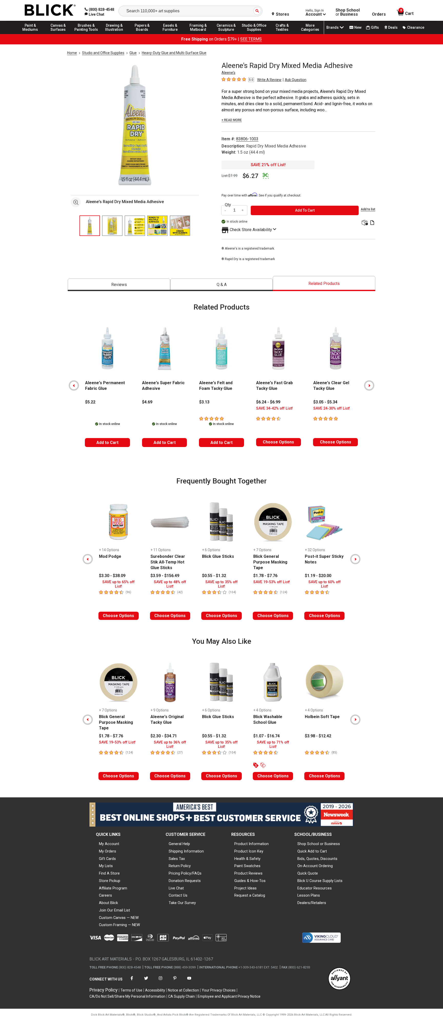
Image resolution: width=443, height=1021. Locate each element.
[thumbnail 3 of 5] (135, 225)
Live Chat (176, 888)
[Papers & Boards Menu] (142, 33)
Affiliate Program (113, 888)
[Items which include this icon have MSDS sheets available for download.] (372, 223)
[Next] (369, 385)
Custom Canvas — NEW (119, 917)
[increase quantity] (242, 210)
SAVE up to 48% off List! (170, 584)
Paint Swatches (247, 866)
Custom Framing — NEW (119, 925)
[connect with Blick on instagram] (160, 981)
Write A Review (269, 80)
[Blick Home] (50, 10)
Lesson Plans (308, 895)
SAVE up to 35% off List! (221, 584)
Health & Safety (247, 858)
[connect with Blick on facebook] (132, 981)
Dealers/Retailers (311, 902)
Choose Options (278, 442)
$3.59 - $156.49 (164, 575)
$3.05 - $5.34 (325, 402)
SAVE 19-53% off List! (271, 582)
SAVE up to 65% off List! (118, 584)
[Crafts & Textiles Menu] (282, 33)
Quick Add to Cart (312, 851)
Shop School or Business (318, 843)
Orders (379, 14)
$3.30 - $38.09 (112, 575)
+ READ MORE (232, 120)
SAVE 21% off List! (268, 164)
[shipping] (364, 223)
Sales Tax (177, 858)
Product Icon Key (248, 851)
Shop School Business (348, 12)
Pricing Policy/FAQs (185, 873)
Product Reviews (248, 873)
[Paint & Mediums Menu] (30, 33)
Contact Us (178, 895)
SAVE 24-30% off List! (331, 408)
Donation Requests (185, 880)
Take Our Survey (182, 902)
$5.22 (90, 402)
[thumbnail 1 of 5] (89, 225)
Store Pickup (109, 880)
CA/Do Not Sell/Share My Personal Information (127, 996)
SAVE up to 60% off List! (324, 584)
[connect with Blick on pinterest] (175, 981)
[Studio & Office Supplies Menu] (254, 33)
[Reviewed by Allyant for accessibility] (339, 979)
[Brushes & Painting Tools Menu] (86, 33)
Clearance (415, 27)
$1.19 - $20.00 (318, 575)
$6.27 (250, 176)
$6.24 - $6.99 (268, 402)
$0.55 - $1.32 (214, 575)
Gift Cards (107, 858)
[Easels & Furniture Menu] (170, 33)
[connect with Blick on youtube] (189, 981)
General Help (179, 843)
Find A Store (109, 873)
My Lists (106, 866)
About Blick (108, 902)
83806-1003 (247, 138)
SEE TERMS (251, 39)
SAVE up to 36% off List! (170, 744)
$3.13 (204, 402)
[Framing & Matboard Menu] (198, 33)
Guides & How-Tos (250, 880)
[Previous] (74, 385)
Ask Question (295, 80)
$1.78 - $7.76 (265, 575)
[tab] (119, 285)
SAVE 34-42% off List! (274, 408)
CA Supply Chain (181, 996)
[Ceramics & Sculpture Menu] (226, 33)
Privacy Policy (103, 990)
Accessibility (155, 990)
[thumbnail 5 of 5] (180, 225)
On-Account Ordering (315, 866)
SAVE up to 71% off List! (273, 744)
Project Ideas (245, 888)
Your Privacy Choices (219, 990)
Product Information (251, 843)
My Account (109, 843)
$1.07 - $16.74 (266, 735)
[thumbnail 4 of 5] (157, 225)
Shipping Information (186, 851)
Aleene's (228, 73)
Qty (228, 205)
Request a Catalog (249, 895)
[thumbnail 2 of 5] (112, 225)
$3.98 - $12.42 (318, 735)
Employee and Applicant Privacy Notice (229, 996)
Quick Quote (307, 873)
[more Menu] (310, 33)
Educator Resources (314, 888)
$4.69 (147, 402)
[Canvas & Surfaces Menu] (58, 33)
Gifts (375, 27)
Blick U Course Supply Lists (320, 880)
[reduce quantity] (226, 210)
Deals (393, 27)
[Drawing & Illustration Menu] (114, 33)
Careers (105, 895)
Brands (332, 27)
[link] (94, 14)
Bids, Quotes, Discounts (317, 858)
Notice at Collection (183, 990)
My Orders (107, 851)
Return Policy (180, 866)
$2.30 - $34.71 (163, 735)
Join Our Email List (114, 910)
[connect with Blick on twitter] (146, 981)
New (357, 27)
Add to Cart (107, 442)
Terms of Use (131, 990)
